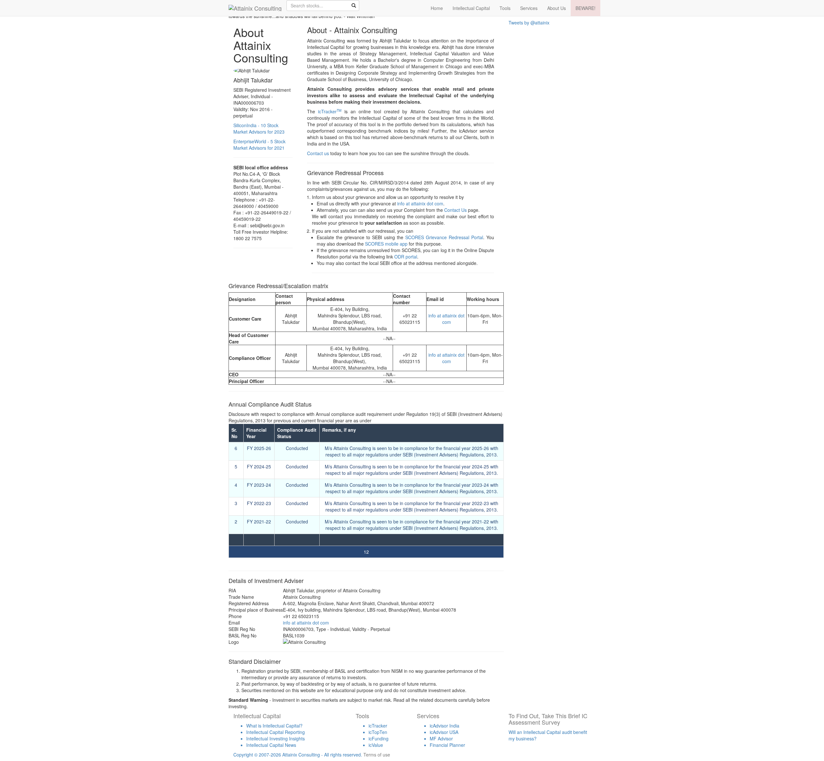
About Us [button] (556, 8)
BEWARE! (585, 8)
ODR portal (405, 256)
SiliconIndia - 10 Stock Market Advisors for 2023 (259, 128)
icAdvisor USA (444, 732)
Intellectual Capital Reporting (275, 732)
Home (437, 8)
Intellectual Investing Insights (275, 738)
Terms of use (376, 754)
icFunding (379, 738)
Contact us (318, 153)
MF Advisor (441, 738)
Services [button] (529, 8)
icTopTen (378, 732)
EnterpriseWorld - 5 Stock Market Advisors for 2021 (259, 144)
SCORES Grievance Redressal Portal (444, 237)
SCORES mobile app (386, 243)
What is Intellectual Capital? (274, 725)
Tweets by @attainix (529, 22)
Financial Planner (447, 745)
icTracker (330, 111)
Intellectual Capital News (271, 745)
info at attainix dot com (420, 203)
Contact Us (455, 210)
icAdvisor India (444, 725)
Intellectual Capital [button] (471, 8)
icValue (376, 745)
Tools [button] (505, 8)
